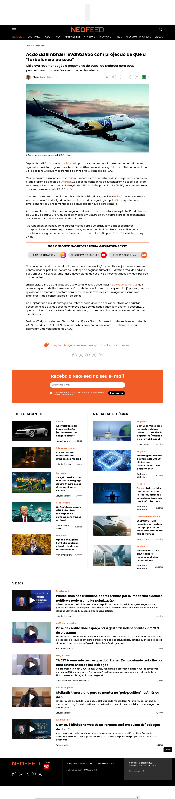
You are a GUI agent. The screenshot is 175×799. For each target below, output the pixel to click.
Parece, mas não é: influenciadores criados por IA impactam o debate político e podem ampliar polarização (109, 598)
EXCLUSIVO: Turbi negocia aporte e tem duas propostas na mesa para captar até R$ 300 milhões (150, 527)
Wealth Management (68, 36)
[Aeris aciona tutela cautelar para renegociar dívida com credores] (112, 555)
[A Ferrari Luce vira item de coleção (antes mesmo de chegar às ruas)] (31, 431)
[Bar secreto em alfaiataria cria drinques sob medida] (31, 457)
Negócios (18, 36)
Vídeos (159, 36)
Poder (47, 36)
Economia (34, 36)
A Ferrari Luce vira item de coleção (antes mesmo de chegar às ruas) (66, 430)
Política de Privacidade (102, 763)
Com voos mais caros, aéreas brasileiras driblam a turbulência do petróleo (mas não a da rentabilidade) (150, 432)
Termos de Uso (89, 392)
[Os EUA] (31, 512)
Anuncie (84, 763)
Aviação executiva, (100, 345)
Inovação (105, 36)
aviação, (56, 345)
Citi (117, 200)
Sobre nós (72, 763)
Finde (119, 36)
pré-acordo (70, 163)
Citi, (116, 345)
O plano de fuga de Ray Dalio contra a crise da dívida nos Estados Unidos (67, 544)
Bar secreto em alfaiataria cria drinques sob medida (68, 455)
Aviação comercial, (75, 345)
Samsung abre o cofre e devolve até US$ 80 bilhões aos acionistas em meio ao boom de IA (149, 462)
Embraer (66, 181)
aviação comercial (125, 284)
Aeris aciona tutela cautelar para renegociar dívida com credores (148, 555)
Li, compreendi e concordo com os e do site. (79, 393)
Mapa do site (90, 769)
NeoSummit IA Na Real (138, 36)
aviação (119, 196)
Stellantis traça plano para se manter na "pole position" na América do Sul (107, 694)
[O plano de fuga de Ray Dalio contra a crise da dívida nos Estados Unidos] (31, 544)
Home (29, 45)
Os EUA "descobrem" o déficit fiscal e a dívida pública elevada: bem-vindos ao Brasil (68, 514)
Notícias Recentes (27, 414)
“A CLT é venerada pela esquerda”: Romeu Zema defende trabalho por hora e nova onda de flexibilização (109, 662)
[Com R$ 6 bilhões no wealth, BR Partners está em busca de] (31, 729)
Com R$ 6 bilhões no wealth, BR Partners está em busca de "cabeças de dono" (108, 727)
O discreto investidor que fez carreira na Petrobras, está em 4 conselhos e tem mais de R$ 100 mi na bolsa (149, 495)
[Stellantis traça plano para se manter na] (31, 697)
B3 (89, 170)
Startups (89, 36)
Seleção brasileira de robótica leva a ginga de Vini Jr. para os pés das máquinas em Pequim (68, 484)
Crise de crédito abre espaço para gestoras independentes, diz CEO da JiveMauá (107, 630)
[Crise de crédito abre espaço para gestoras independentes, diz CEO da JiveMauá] (31, 632)
